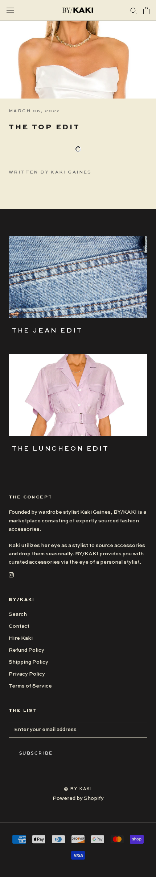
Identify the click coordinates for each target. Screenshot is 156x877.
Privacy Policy (27, 674)
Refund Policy (26, 650)
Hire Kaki (21, 638)
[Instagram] (11, 575)
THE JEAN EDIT (47, 330)
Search (18, 614)
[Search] (133, 10)
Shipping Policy (28, 662)
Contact (19, 626)
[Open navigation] (10, 10)
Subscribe (36, 753)
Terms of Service (30, 686)
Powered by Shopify (78, 798)
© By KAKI (78, 789)
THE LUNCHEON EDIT (60, 449)
